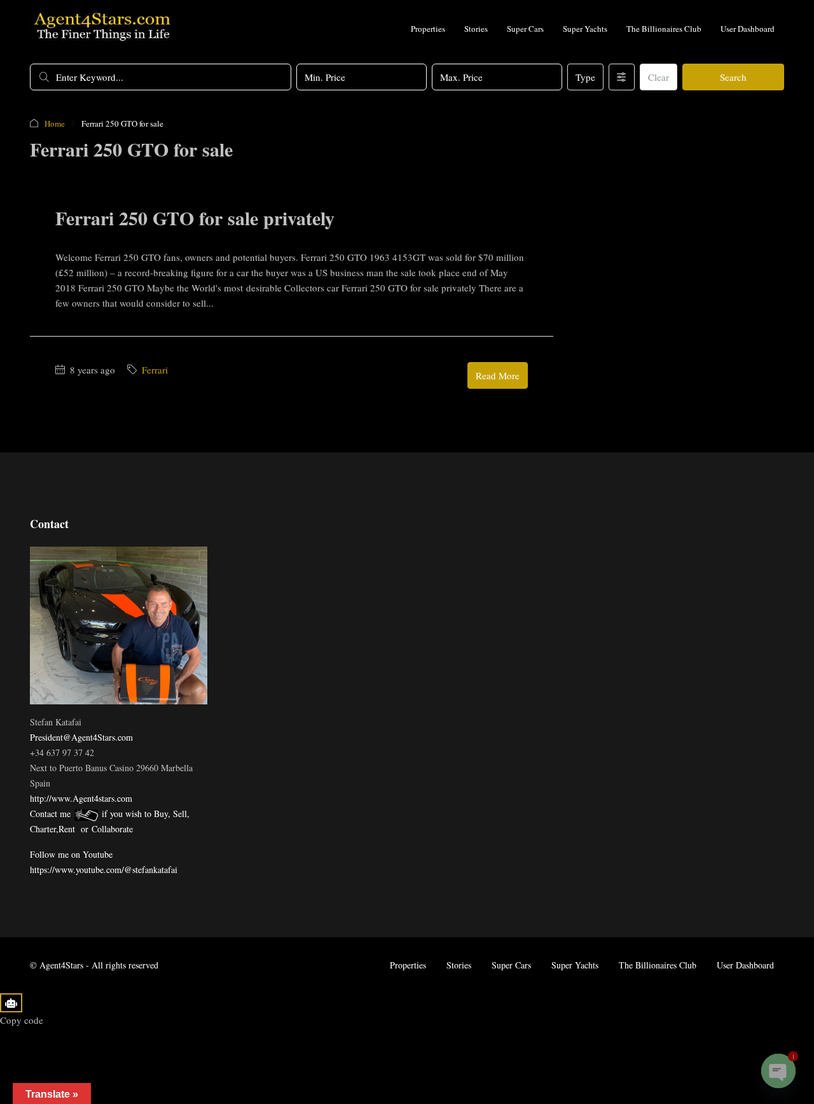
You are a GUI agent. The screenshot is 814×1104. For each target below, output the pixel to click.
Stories (476, 28)
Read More (498, 375)
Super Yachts (585, 28)
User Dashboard (748, 28)
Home (55, 123)
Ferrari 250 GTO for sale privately (195, 218)
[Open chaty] (778, 1071)
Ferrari (155, 369)
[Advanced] (622, 77)
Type (585, 77)
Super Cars (525, 28)
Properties (428, 28)
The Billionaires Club (663, 28)
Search (733, 77)
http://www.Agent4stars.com (81, 798)
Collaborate (112, 829)
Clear (658, 77)
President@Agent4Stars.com (81, 737)
